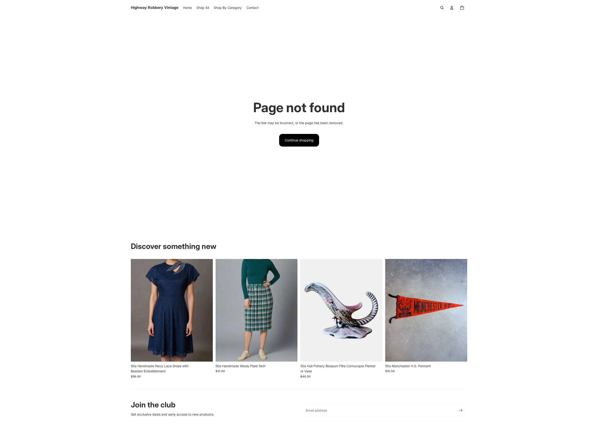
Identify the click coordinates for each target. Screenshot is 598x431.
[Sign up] (460, 410)
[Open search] (442, 8)
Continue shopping (299, 140)
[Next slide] (206, 310)
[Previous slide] (138, 310)
